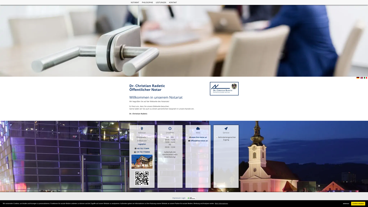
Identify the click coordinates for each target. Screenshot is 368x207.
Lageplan (142, 144)
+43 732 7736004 (143, 152)
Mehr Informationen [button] (221, 203)
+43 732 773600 (143, 148)
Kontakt (173, 2)
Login (183, 198)
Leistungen (161, 2)
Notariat (135, 2)
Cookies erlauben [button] (358, 203)
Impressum (176, 198)
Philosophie (147, 2)
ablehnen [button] (346, 203)
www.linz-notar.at (199, 137)
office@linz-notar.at (199, 141)
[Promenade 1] (142, 178)
